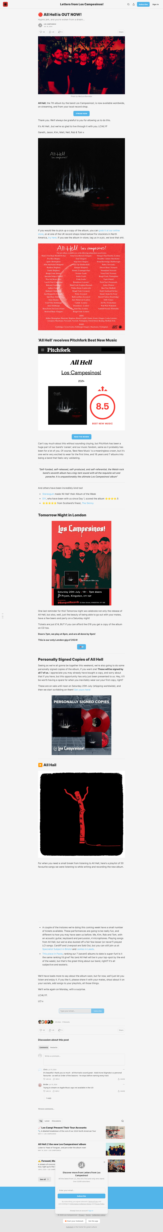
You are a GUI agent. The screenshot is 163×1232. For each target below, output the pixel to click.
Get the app (93, 1221)
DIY (44, 498)
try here (52, 237)
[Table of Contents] (2, 616)
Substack (69, 1227)
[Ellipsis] (124, 1069)
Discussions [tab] (56, 1121)
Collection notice (98, 1215)
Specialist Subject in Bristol (57, 949)
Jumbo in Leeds (85, 949)
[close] (104, 1162)
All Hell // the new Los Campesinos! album (62, 1144)
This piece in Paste (52, 953)
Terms (88, 1215)
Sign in (155, 4)
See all (43, 1179)
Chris (45, 1069)
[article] (81, 1132)
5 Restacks (66, 1022)
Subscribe (143, 4)
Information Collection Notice (80, 1204)
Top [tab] (40, 1121)
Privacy (81, 1215)
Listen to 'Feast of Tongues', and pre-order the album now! (62, 1147)
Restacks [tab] (53, 1047)
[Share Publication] (133, 4)
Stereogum (48, 494)
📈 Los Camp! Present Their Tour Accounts (62, 1127)
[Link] (35, 340)
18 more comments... (46, 1109)
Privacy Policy (99, 1204)
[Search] (128, 4)
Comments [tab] (43, 1047)
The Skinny (88, 503)
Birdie (45, 1084)
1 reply (48, 1098)
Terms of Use (93, 1201)
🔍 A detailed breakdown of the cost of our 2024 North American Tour (67, 1131)
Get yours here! (82, 689)
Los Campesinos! (50, 24)
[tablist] (48, 1047)
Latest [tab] (47, 1121)
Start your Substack (75, 1221)
